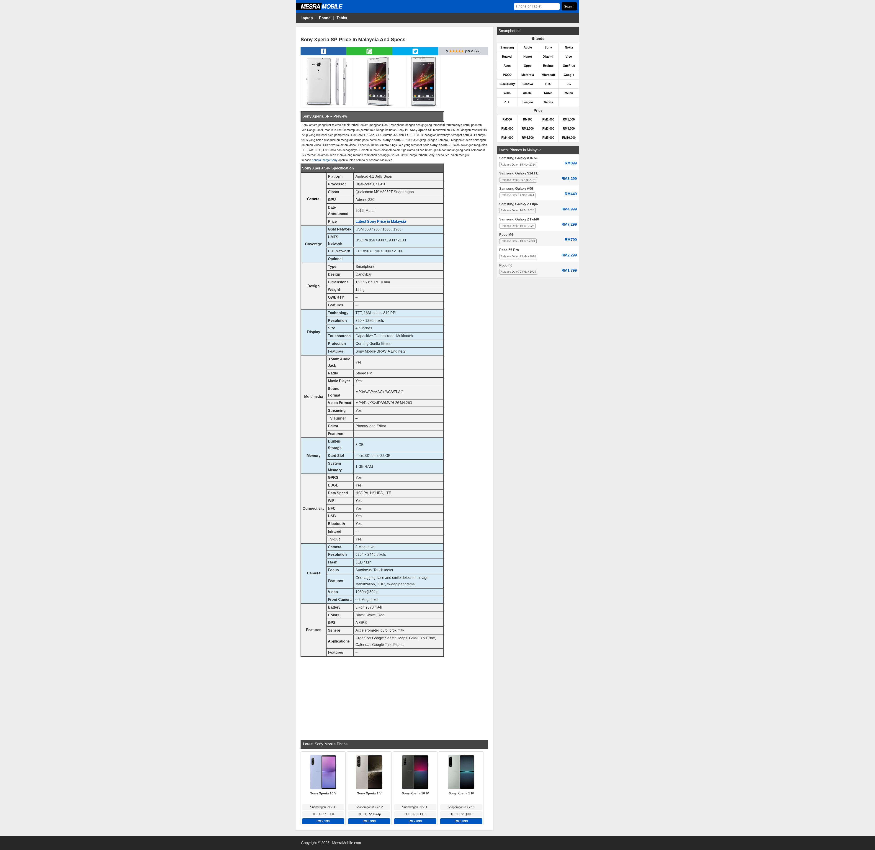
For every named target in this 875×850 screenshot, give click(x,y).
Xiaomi (548, 56)
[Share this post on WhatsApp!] (369, 54)
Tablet (342, 18)
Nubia (548, 93)
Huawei (507, 56)
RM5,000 (548, 137)
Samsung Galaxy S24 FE (518, 173)
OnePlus (569, 65)
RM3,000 (548, 128)
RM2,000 (507, 128)
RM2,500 (528, 128)
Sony (548, 47)
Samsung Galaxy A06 (516, 188)
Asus (507, 65)
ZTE (507, 102)
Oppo (528, 65)
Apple (528, 47)
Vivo (569, 56)
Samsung (507, 47)
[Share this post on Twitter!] (415, 54)
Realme (548, 65)
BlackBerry (507, 84)
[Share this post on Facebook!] (323, 54)
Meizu (569, 93)
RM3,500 (569, 128)
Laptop (307, 18)
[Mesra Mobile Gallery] (327, 81)
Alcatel (528, 93)
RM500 (507, 119)
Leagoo (527, 102)
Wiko (507, 93)
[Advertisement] (394, 695)
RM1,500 (569, 119)
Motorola (527, 75)
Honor (527, 56)
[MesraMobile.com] (324, 9)
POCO (507, 75)
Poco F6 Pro (509, 250)
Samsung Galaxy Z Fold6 (519, 219)
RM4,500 (528, 137)
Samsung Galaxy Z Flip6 (518, 204)
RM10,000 (569, 137)
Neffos (548, 102)
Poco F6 (505, 265)
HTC (548, 84)
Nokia (569, 47)
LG (569, 84)
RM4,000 (507, 137)
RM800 (527, 119)
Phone (324, 18)
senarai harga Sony (324, 160)
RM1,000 (548, 119)
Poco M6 (506, 234)
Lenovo (527, 84)
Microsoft (548, 75)
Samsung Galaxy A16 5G (518, 158)
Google (569, 75)
